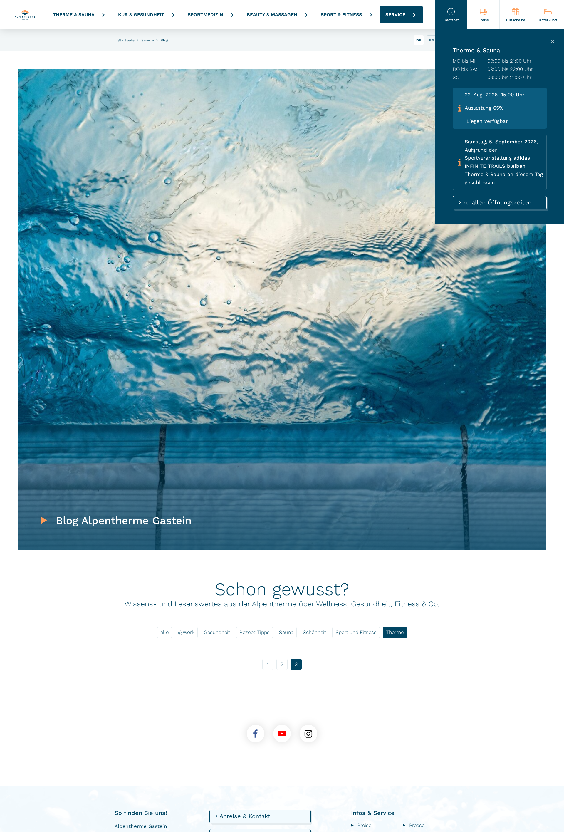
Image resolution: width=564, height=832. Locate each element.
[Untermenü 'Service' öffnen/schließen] (414, 15)
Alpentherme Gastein (25, 15)
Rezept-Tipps (254, 632)
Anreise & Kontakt (244, 816)
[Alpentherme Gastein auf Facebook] (255, 733)
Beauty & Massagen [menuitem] (272, 14)
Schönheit (314, 632)
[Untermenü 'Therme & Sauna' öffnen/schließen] (103, 15)
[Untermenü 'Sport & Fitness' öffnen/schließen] (371, 15)
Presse (416, 825)
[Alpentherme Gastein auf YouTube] (282, 733)
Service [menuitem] (395, 14)
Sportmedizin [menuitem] (205, 14)
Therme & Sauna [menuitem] (74, 14)
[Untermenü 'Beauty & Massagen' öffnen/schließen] (306, 15)
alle (164, 632)
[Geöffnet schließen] (552, 41)
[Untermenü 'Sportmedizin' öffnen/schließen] (232, 15)
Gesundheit (217, 632)
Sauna (286, 632)
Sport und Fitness (356, 632)
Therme (395, 632)
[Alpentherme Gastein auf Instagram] (308, 733)
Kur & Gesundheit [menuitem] (141, 14)
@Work (186, 632)
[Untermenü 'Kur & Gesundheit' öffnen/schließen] (173, 15)
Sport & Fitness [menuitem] (341, 14)
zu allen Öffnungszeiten (496, 202)
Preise (364, 825)
